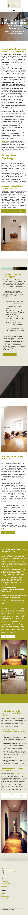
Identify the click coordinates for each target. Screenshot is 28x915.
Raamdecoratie (5, 883)
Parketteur (4, 886)
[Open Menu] (14, 10)
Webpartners (5, 896)
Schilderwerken (5, 881)
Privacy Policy (5, 898)
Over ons (3, 893)
